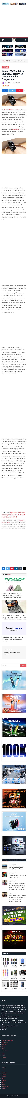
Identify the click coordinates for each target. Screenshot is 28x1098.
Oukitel (3, 1084)
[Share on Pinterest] (19, 90)
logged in (12, 652)
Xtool (3, 1082)
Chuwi (3, 1070)
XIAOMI (23, 860)
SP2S (3, 1053)
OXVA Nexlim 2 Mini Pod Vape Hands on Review (17, 868)
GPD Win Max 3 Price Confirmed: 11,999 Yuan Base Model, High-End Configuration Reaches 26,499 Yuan (14, 617)
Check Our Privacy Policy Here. (9, 1018)
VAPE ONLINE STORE (7, 1040)
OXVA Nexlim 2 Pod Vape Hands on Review (17, 876)
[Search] (25, 40)
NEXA (3, 1049)
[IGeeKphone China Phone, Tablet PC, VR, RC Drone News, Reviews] (14, 40)
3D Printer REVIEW (14, 860)
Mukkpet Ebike (5, 1086)
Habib (8, 83)
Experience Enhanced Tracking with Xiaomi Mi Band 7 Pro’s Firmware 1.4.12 (13, 515)
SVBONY (4, 1068)
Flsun (3, 1078)
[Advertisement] (14, 21)
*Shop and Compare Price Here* (10, 1026)
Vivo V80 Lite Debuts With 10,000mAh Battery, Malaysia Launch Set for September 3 (12, 595)
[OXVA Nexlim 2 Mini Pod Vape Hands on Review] (4, 866)
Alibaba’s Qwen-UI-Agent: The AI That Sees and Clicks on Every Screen (14, 639)
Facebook (4, 1028)
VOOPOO (4, 1044)
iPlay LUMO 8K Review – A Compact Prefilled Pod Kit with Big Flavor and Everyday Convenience (17, 886)
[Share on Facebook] (5, 90)
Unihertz (4, 1076)
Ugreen (3, 1088)
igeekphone (18, 1095)
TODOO (4, 1057)
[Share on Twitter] (12, 90)
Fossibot (4, 1074)
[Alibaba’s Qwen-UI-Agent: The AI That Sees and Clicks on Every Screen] (14, 628)
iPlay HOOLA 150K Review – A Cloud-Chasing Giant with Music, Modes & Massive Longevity (17, 898)
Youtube (4, 1029)
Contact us (4, 1016)
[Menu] (3, 40)
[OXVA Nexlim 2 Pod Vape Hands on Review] (4, 874)
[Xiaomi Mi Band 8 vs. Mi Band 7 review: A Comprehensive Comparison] (14, 100)
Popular (5, 860)
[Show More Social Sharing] (24, 90)
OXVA (3, 1046)
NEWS (5, 67)
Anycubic (4, 1080)
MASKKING (4, 1051)
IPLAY (3, 1055)
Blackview (4, 1072)
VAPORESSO (5, 1042)
